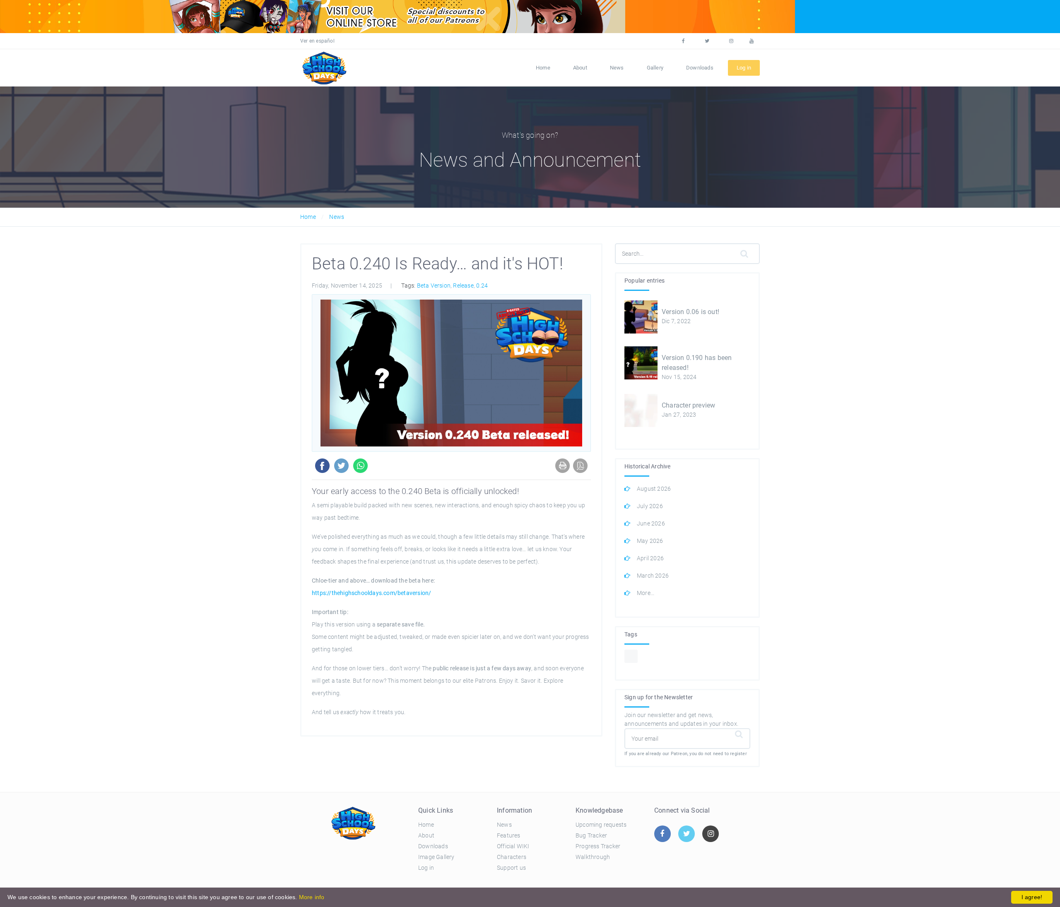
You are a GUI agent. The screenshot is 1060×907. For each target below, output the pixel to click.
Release (463, 285)
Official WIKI (513, 846)
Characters (511, 857)
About (580, 68)
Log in (426, 867)
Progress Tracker (598, 846)
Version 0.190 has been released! (697, 363)
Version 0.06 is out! (690, 312)
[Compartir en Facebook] (321, 465)
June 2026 (651, 523)
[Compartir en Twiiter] (340, 465)
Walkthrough (593, 857)
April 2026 (650, 558)
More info (312, 897)
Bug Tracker (591, 835)
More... (645, 593)
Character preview (688, 405)
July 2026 (650, 506)
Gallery (655, 68)
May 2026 (650, 540)
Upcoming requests (601, 824)
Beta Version (433, 285)
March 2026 (653, 575)
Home (543, 68)
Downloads (699, 68)
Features (508, 835)
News (617, 68)
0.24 (482, 285)
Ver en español (317, 41)
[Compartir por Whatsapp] (359, 465)
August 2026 (654, 488)
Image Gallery (436, 857)
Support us (511, 867)
